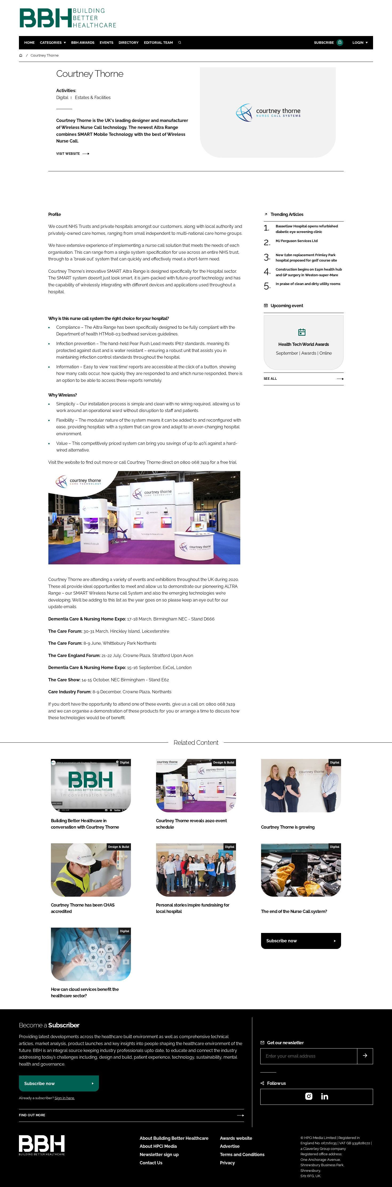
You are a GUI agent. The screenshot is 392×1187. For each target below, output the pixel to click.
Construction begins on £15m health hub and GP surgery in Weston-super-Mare (309, 272)
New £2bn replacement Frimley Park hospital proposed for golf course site (306, 257)
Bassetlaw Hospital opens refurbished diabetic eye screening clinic (307, 229)
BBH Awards (82, 43)
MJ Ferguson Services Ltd (297, 241)
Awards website (236, 1138)
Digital (62, 97)
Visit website (68, 154)
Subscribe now (281, 940)
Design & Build (223, 762)
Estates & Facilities (93, 97)
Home (29, 43)
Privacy (227, 1162)
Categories (51, 43)
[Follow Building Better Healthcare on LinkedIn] (324, 1098)
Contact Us (151, 1162)
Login (358, 43)
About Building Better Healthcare (174, 1138)
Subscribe (324, 43)
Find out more (32, 1115)
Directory (129, 43)
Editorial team (158, 43)
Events (106, 43)
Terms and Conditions (242, 1154)
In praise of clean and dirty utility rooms (308, 284)
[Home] (21, 55)
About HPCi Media (158, 1146)
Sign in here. (65, 1098)
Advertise (230, 1146)
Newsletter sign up (159, 1154)
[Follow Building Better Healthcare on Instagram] (309, 1098)
